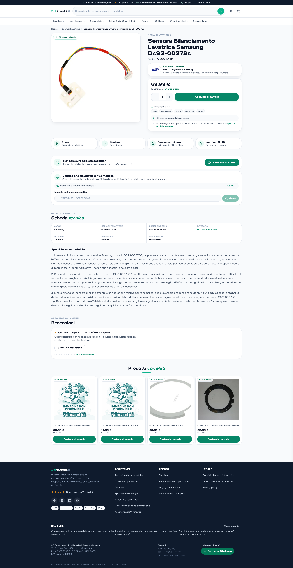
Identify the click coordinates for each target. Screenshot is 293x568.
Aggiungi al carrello (207, 96)
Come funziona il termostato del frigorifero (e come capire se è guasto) (82, 533)
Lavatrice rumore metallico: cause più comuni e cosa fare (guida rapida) (146, 533)
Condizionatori (178, 21)
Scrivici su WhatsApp (224, 162)
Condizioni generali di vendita (218, 475)
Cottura (159, 21)
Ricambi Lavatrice (70, 29)
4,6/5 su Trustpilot (68, 332)
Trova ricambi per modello (129, 475)
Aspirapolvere (200, 21)
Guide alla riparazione (126, 481)
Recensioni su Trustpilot (172, 493)
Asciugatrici (96, 21)
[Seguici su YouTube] (77, 500)
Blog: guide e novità (169, 487)
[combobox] (146, 11)
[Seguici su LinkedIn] (70, 500)
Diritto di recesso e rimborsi (218, 481)
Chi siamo (164, 475)
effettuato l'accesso (85, 354)
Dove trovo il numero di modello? (148, 185)
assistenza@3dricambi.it (169, 552)
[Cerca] (220, 11)
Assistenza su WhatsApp (128, 512)
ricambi (60, 11)
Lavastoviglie (76, 21)
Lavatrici (57, 21)
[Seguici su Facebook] (54, 500)
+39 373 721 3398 (166, 549)
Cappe (144, 21)
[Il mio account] (231, 11)
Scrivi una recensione (70, 348)
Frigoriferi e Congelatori (122, 21)
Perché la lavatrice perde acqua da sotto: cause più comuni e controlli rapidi (206, 533)
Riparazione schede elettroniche (132, 505)
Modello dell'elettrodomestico (70, 192)
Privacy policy (210, 487)
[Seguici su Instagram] (62, 500)
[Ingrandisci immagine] (95, 77)
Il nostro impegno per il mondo (175, 481)
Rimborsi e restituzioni (127, 499)
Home (54, 29)
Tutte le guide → (233, 526)
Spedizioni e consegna (127, 493)
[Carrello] (238, 11)
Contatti (119, 487)
